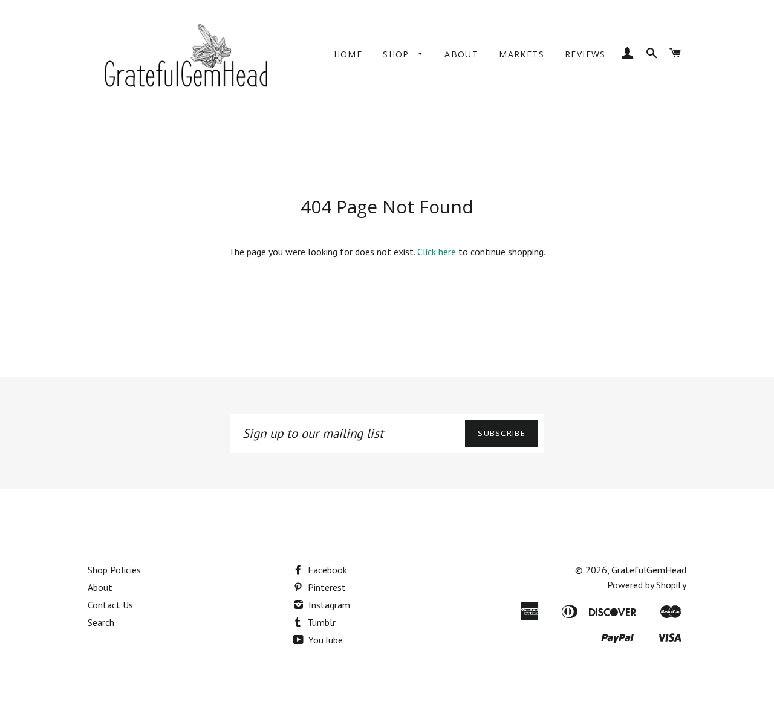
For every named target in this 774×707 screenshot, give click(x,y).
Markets (521, 54)
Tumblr (320, 622)
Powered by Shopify (646, 585)
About (461, 54)
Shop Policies (114, 570)
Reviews (585, 54)
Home (348, 54)
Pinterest (325, 587)
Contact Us (110, 605)
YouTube (324, 640)
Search (101, 622)
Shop (397, 54)
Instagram (328, 605)
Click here (436, 252)
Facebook (326, 570)
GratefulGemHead (648, 570)
